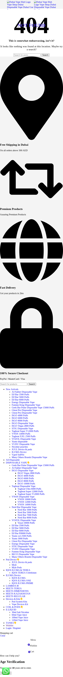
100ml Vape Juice (20, 617)
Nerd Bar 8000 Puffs (27, 517)
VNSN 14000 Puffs (21, 433)
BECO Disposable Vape (23, 554)
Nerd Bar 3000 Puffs (27, 510)
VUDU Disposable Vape (23, 444)
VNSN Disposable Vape (23, 496)
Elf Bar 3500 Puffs (20, 394)
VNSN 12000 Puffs (27, 502)
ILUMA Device (19, 452)
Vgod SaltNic (18, 454)
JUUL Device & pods (22, 449)
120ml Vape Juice (20, 620)
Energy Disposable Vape (23, 402)
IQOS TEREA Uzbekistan (24, 572)
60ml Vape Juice (19, 615)
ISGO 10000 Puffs (26, 483)
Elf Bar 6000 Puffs (20, 399)
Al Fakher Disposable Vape (24, 392)
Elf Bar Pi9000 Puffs (21, 533)
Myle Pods (17, 567)
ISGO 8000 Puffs (20, 420)
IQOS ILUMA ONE (21, 580)
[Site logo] (20, 10)
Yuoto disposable (20, 441)
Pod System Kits (19, 601)
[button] (9, 655)
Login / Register (13, 628)
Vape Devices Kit (20, 604)
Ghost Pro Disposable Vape (24, 410)
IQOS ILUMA (19, 578)
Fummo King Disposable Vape (26, 405)
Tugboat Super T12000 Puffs (25, 431)
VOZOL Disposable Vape (24, 439)
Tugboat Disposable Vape (23, 486)
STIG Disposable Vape (22, 428)
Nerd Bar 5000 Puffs (27, 512)
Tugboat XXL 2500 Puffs (23, 436)
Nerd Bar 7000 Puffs (27, 515)
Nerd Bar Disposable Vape (24, 507)
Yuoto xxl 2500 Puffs (22, 536)
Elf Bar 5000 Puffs (20, 397)
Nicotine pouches (20, 447)
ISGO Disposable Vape (22, 423)
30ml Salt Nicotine (20, 612)
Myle (14, 565)
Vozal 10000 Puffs (26, 523)
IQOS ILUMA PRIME (22, 583)
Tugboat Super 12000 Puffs (30, 491)
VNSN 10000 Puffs (27, 499)
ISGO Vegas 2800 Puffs (23, 426)
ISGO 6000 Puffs (20, 418)
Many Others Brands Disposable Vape (29, 457)
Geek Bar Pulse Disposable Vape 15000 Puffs (33, 407)
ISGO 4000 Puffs (20, 415)
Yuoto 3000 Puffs (20, 538)
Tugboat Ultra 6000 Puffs (29, 489)
